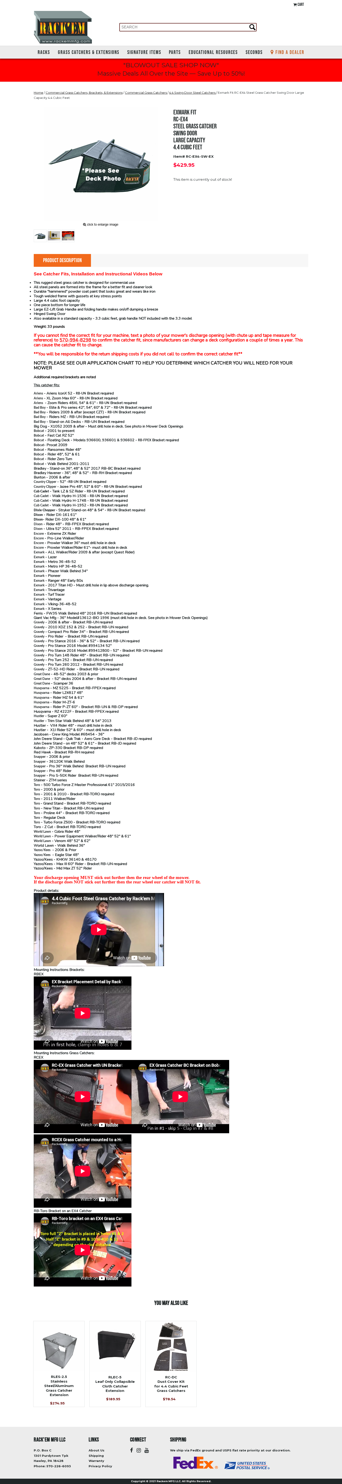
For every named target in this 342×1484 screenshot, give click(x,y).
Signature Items (144, 52)
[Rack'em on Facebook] (131, 1450)
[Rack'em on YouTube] (146, 1450)
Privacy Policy (100, 1466)
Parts (175, 52)
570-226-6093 (59, 1466)
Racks (44, 52)
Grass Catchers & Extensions (88, 52)
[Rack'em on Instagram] (139, 1450)
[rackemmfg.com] (63, 27)
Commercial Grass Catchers (146, 92)
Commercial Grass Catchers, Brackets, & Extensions (84, 92)
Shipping (96, 1455)
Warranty (96, 1461)
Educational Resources (213, 52)
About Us (96, 1450)
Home (38, 92)
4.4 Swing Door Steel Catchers (192, 92)
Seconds (254, 52)
